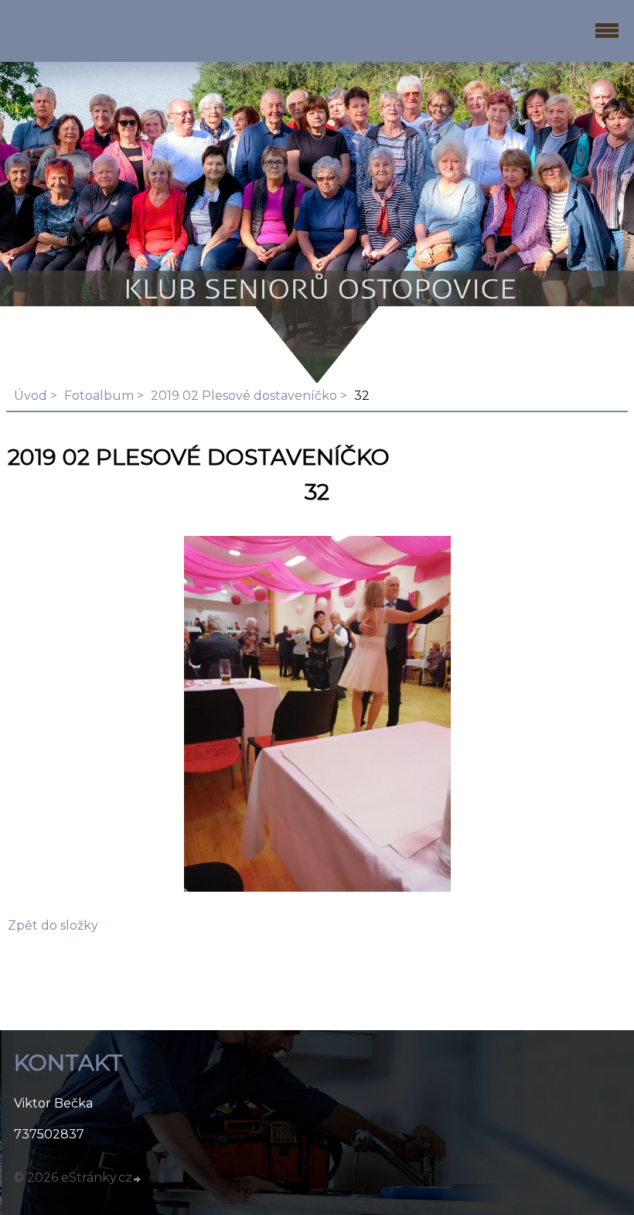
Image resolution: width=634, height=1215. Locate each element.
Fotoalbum (99, 395)
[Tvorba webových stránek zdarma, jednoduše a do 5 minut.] (137, 1179)
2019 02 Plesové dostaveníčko (244, 395)
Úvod (30, 395)
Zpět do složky (53, 925)
